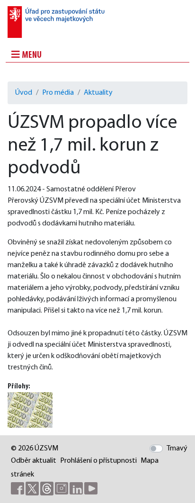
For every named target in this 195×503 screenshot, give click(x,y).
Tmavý (177, 448)
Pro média (58, 93)
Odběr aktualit (33, 461)
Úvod (23, 93)
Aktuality (98, 93)
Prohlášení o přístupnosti (98, 461)
